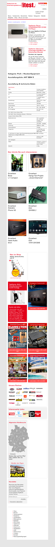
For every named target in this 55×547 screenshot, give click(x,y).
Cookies (16, 533)
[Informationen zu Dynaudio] (39, 389)
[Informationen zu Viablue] (18, 403)
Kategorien (37, 16)
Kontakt (16, 535)
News (9, 16)
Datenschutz (17, 532)
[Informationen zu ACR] (12, 389)
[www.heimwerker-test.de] (26, 418)
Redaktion (16, 516)
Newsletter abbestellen (16, 502)
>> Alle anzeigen (33, 44)
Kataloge (16, 520)
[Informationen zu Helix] (12, 396)
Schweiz (12, 454)
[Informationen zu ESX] (18, 392)
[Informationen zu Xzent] (25, 403)
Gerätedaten (17, 517)
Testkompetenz (18, 514)
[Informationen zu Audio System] (19, 389)
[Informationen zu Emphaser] (12, 392)
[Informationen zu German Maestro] (32, 392)
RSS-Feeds (17, 522)
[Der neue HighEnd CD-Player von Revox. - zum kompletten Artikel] (18, 35)
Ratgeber (10, 18)
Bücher (16, 513)
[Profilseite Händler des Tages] (17, 476)
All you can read (23, 18)
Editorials (16, 525)
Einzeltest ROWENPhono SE (12, 208)
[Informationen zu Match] (32, 396)
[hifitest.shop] (38, 418)
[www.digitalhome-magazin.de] (12, 418)
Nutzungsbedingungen (20, 536)
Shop (15, 18)
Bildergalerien (17, 519)
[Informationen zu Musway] (12, 400)
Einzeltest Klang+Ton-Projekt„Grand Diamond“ (36, 175)
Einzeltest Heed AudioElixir (12, 240)
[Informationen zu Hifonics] (19, 396)
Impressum (17, 527)
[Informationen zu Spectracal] (39, 400)
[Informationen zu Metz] (39, 396)
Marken (30, 16)
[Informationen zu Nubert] (19, 400)
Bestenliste (24, 16)
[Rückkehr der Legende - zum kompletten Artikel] (18, 57)
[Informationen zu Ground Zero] (38, 392)
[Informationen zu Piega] (26, 400)
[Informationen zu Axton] (26, 389)
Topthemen (17, 524)
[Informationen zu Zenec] (32, 403)
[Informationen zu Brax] (32, 389)
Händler (43, 16)
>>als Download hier (15, 278)
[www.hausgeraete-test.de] (19, 418)
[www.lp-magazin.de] (32, 418)
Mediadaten (17, 528)
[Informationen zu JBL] (25, 396)
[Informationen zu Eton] (25, 392)
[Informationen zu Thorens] (12, 403)
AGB (15, 530)
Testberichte (16, 16)
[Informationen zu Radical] (32, 400)
